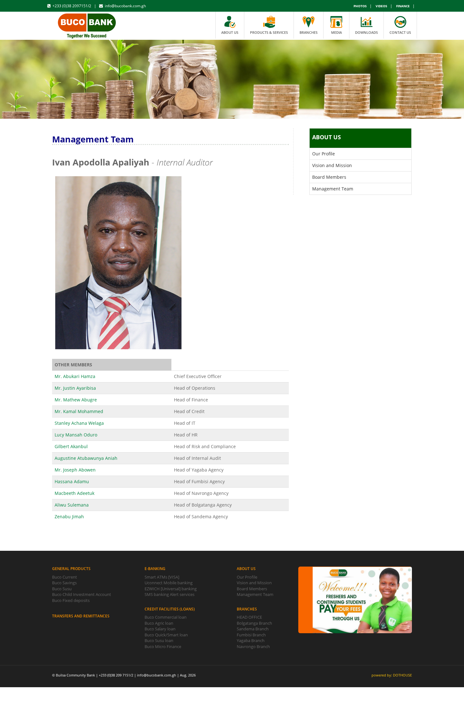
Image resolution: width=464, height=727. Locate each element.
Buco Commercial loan (166, 617)
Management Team (332, 189)
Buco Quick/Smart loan (166, 635)
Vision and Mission (332, 165)
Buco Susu (62, 589)
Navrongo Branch (253, 646)
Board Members (329, 177)
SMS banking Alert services (169, 594)
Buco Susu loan (159, 640)
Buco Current (64, 577)
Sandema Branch (253, 629)
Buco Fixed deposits (71, 600)
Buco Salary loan (160, 629)
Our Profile (323, 154)
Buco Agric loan (159, 623)
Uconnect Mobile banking (169, 583)
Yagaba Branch (251, 640)
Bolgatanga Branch (254, 623)
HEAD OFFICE (249, 617)
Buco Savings (64, 583)
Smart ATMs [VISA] (162, 577)
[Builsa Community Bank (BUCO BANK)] (87, 24)
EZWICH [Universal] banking (171, 589)
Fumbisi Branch (251, 635)
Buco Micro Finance (163, 646)
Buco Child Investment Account (81, 594)
